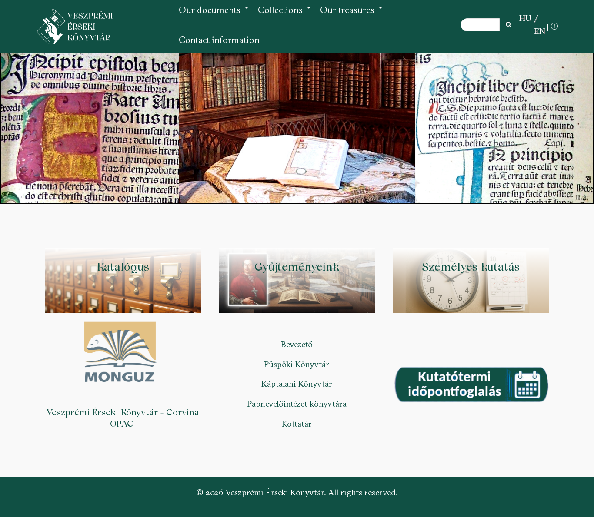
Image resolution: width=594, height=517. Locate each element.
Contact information (219, 40)
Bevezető (297, 344)
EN (539, 31)
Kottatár (297, 423)
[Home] (75, 26)
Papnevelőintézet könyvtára (297, 403)
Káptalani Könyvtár (296, 383)
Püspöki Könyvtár (296, 364)
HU (525, 18)
